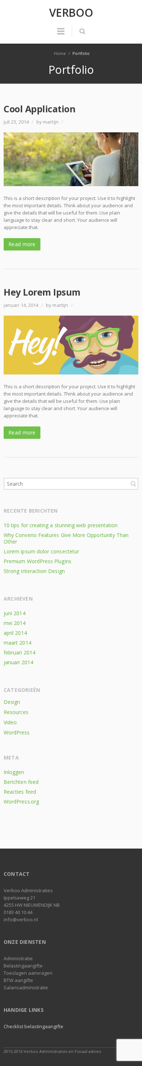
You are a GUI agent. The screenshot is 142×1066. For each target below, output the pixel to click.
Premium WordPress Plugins (37, 561)
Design (12, 701)
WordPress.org (21, 801)
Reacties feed (20, 791)
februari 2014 (19, 652)
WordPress (17, 732)
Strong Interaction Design (34, 571)
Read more (22, 244)
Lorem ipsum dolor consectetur (41, 551)
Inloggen (14, 772)
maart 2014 (17, 642)
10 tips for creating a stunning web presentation (61, 525)
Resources (16, 712)
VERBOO (71, 13)
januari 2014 (18, 662)
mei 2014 (15, 623)
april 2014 (15, 632)
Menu (61, 34)
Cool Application (39, 109)
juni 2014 (14, 613)
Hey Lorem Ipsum (42, 292)
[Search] (82, 31)
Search (133, 483)
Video (10, 722)
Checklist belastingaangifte (33, 1026)
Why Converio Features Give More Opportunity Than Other (66, 538)
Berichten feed (21, 781)
